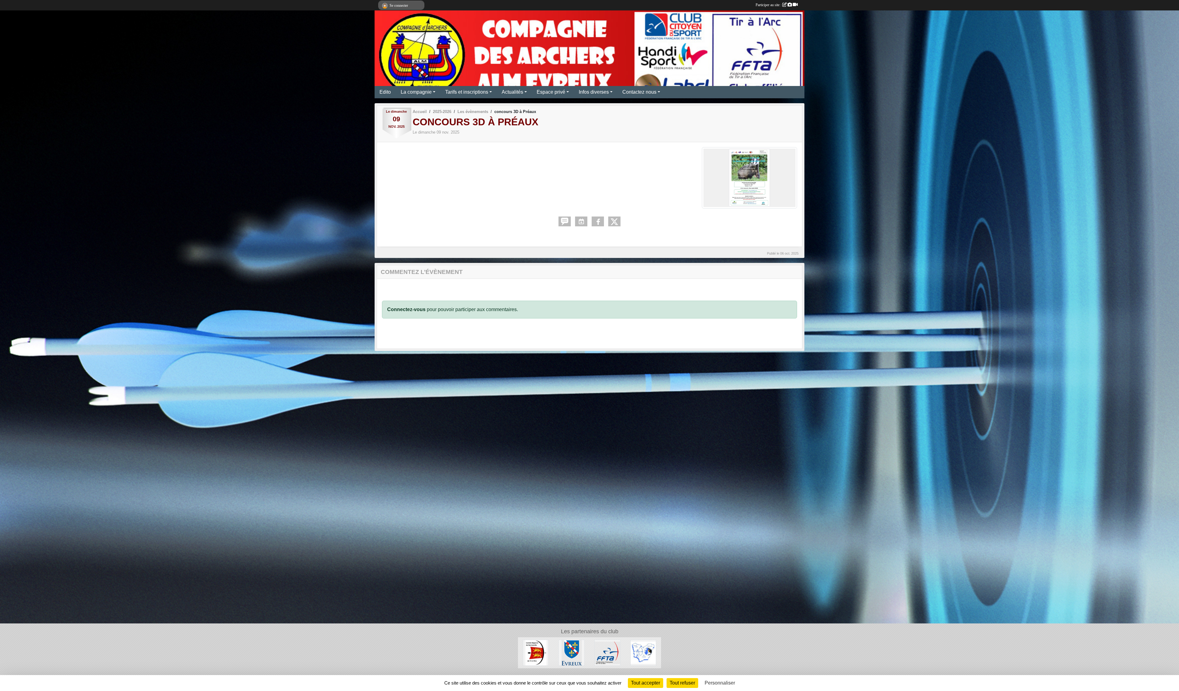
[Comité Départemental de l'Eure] (643, 652)
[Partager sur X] (614, 221)
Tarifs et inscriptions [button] (466, 92)
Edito (385, 92)
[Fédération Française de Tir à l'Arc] (607, 652)
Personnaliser (720, 682)
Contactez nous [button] (639, 92)
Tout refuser (682, 682)
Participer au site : (769, 5)
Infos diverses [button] (594, 92)
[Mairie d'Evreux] (571, 652)
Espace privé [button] (551, 92)
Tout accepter (645, 682)
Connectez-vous (406, 309)
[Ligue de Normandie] (536, 652)
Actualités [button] (512, 92)
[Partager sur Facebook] (598, 221)
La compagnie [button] (416, 92)
